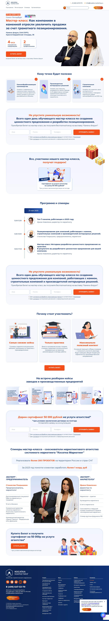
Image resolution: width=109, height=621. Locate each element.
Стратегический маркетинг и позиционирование (79, 582)
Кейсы (76, 577)
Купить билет (16, 54)
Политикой (76, 137)
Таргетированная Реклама (47, 593)
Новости (60, 594)
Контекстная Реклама (48, 596)
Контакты (92, 577)
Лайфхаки (60, 588)
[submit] (64, 7)
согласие (36, 139)
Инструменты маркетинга (62, 585)
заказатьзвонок (98, 8)
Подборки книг (62, 596)
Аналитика (77, 587)
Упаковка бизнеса (79, 589)
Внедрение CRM (46, 613)
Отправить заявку (86, 132)
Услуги (44, 577)
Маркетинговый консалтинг (46, 610)
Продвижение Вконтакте (46, 584)
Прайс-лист (93, 582)
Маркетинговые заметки (62, 591)
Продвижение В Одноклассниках (46, 588)
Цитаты (60, 602)
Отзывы (92, 580)
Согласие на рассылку (96, 589)
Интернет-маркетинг (79, 585)
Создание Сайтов (47, 590)
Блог (59, 577)
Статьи (60, 580)
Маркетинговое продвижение (78, 592)
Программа (9, 7)
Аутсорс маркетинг (47, 598)
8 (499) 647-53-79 (77, 3)
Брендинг (45, 601)
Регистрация (19, 7)
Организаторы (36, 7)
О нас (91, 584)
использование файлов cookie (90, 603)
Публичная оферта (95, 586)
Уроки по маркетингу (64, 600)
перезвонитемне (13, 598)
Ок (87, 609)
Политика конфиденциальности (14, 606)
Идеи (59, 582)
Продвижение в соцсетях (78, 596)
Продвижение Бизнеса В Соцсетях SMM (48, 581)
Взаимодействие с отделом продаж (47, 607)
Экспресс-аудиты (63, 604)
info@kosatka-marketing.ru (94, 3)
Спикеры (27, 7)
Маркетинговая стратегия (46, 603)
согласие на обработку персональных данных (47, 137)
